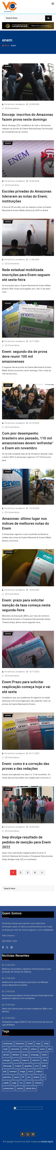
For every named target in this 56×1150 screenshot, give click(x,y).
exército (36, 1060)
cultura (33, 1049)
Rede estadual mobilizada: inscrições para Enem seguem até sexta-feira (26, 275)
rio (44, 1077)
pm (29, 1077)
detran (6, 1055)
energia (6, 1060)
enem (44, 1055)
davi (50, 1049)
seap (14, 1083)
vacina (20, 1088)
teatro (28, 1083)
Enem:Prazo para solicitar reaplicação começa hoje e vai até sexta (26, 687)
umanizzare (8, 1088)
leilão (44, 1066)
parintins (7, 1077)
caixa (38, 1043)
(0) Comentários (12, 108)
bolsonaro (20, 1043)
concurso (15, 1049)
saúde (6, 1083)
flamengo (7, 1066)
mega (22, 1071)
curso (42, 1049)
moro (30, 1071)
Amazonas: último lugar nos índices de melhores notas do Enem (25, 523)
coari (5, 1049)
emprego (35, 1055)
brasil (30, 1043)
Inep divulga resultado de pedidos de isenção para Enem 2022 (26, 842)
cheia (46, 1043)
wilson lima (31, 1088)
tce (21, 1083)
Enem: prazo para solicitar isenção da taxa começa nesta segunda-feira (26, 605)
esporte (25, 1060)
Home (6, 45)
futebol (18, 1066)
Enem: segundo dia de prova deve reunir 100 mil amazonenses (24, 356)
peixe (16, 1077)
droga (25, 1055)
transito (38, 1083)
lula (4, 1071)
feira (45, 1060)
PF (23, 1077)
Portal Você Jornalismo (14, 104)
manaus (13, 1071)
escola (16, 1060)
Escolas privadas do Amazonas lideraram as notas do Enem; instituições (26, 196)
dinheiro (15, 1055)
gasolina (28, 1066)
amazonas (8, 1043)
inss (37, 1066)
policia (36, 1077)
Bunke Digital (47, 1141)
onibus (39, 1071)
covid (24, 1049)
